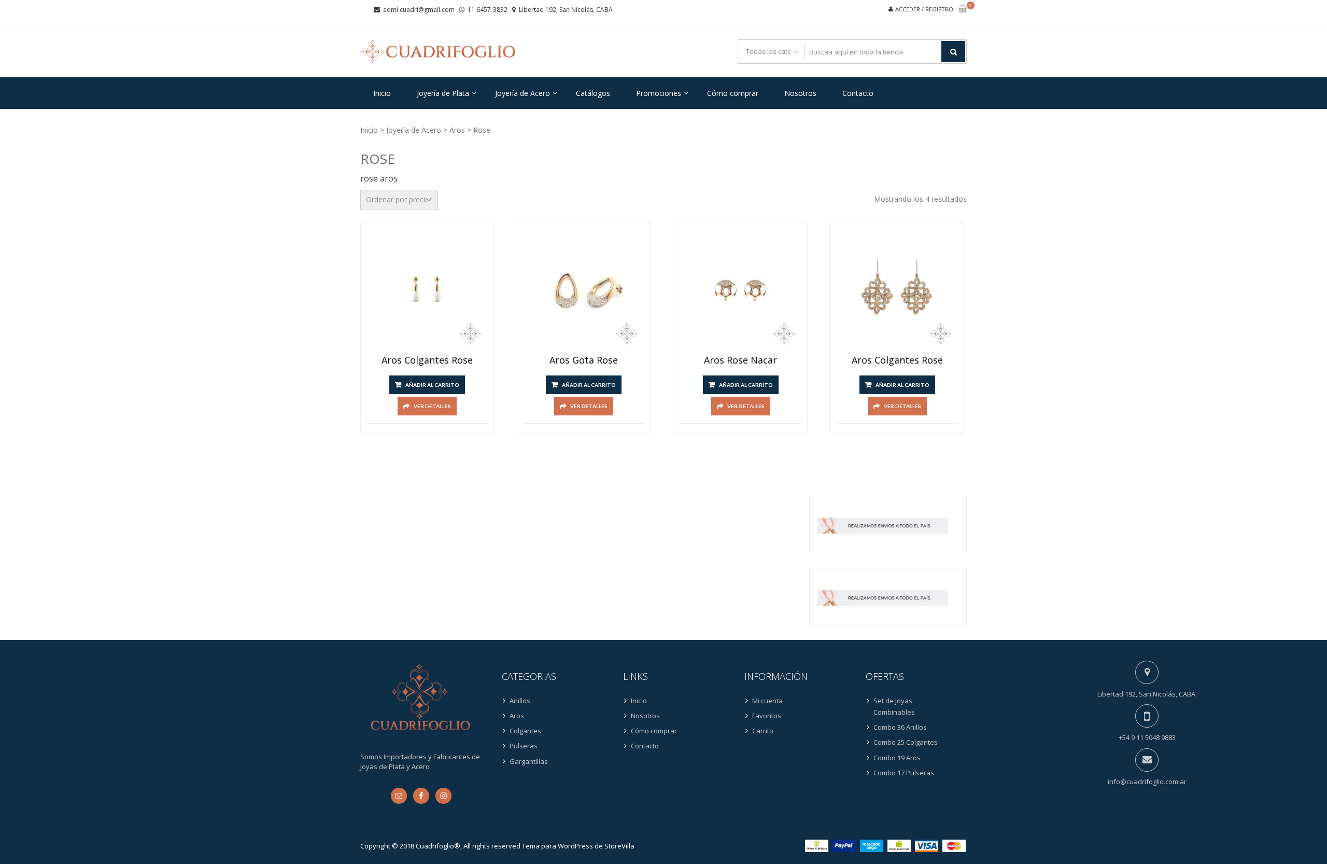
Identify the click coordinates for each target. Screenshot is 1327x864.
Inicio (382, 93)
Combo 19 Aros (897, 757)
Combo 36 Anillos (900, 727)
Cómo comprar (732, 93)
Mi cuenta (767, 700)
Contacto (857, 93)
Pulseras (524, 745)
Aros (457, 130)
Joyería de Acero (522, 93)
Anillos (520, 700)
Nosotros (800, 93)
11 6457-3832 (487, 9)
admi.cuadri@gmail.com (419, 9)
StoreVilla (619, 846)
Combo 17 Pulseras (903, 772)
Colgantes (525, 730)
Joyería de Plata (443, 93)
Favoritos (766, 715)
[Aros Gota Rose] (584, 289)
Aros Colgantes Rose (427, 360)
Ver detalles (432, 406)
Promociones (658, 93)
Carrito (762, 730)
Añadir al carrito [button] (432, 385)
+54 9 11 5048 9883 (1147, 737)
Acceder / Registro (924, 9)
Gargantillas (529, 761)
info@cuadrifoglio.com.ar (1147, 781)
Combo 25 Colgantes (905, 742)
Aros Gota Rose (583, 360)
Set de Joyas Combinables (894, 706)
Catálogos (593, 93)
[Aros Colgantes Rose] (427, 289)
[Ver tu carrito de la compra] (962, 9)
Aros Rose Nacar (740, 360)
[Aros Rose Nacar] (741, 289)
